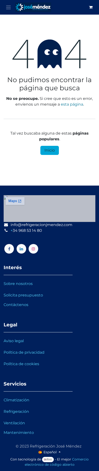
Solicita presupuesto (23, 295)
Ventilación (14, 423)
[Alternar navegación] (8, 7)
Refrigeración (16, 411)
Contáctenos (16, 304)
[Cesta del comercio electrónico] (90, 7)
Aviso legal (14, 341)
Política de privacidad (24, 352)
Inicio (49, 150)
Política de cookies (21, 364)
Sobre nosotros (18, 283)
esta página (72, 104)
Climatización (16, 400)
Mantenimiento (19, 432)
